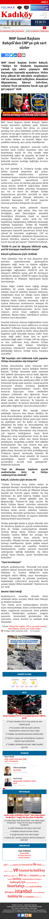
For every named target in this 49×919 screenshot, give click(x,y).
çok (33, 626)
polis (28, 876)
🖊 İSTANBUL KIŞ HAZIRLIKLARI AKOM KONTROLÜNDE (24, 734)
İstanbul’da (27, 864)
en (8, 865)
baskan (27, 887)
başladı (10, 879)
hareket (43, 626)
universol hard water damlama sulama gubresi (17, 910)
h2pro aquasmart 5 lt (39, 910)
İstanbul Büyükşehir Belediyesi (31, 879)
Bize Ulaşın (34, 908)
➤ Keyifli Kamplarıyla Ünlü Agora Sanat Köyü (24, 828)
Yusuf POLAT (17, 779)
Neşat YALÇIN (9, 757)
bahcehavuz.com (36, 912)
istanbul (23, 891)
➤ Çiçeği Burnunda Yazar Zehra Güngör (24, 834)
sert (27, 628)
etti (24, 897)
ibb (24, 875)
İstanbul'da (26, 870)
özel (38, 882)
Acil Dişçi (44, 912)
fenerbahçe (15, 886)
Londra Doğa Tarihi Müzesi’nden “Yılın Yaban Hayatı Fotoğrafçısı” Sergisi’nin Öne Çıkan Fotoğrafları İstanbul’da (24, 817)
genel (37, 626)
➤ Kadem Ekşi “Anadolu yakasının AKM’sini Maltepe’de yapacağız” (24, 839)
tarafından (28, 882)
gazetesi (34, 882)
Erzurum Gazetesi (24, 855)
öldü (39, 864)
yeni (5, 875)
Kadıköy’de (17, 865)
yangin (6, 871)
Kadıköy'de (15, 896)
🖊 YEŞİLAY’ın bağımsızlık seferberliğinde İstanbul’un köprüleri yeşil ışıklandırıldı (24, 739)
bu (8, 871)
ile (34, 864)
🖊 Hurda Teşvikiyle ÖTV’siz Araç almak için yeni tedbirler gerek (24, 723)
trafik (36, 897)
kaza (12, 876)
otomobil (34, 892)
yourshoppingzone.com (9, 912)
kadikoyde (15, 882)
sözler (32, 628)
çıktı (5, 864)
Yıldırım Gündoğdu (19, 768)
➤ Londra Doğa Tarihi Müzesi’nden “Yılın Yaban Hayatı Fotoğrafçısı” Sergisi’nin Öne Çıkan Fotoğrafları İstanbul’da (24, 823)
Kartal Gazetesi (24, 857)
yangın (11, 871)
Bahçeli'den (14, 626)
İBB (44, 876)
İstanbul (34, 875)
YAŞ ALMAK (17, 770)
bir (21, 875)
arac (43, 865)
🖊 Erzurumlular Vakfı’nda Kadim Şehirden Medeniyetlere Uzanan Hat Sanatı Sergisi (24, 729)
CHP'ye (28, 626)
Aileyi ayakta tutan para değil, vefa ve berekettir (16, 760)
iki (45, 865)
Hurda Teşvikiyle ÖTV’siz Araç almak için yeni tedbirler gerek (24, 717)
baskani (16, 876)
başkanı (22, 626)
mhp (10, 628)
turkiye (38, 628)
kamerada (41, 892)
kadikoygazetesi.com (13, 906)
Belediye (39, 897)
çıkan (40, 876)
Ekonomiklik (24, 853)
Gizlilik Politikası (24, 908)
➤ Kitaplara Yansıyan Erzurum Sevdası (24, 831)
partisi (22, 628)
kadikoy (39, 870)
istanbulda (29, 896)
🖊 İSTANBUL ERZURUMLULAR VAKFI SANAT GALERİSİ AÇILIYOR (24, 745)
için (23, 882)
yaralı (31, 886)
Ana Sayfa (15, 908)
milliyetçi (15, 628)
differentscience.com (23, 912)
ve (15, 869)
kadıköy (17, 878)
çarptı (9, 876)
